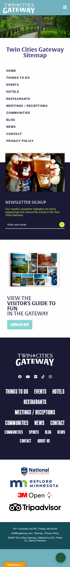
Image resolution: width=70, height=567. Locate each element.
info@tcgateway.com (21, 533)
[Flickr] (35, 377)
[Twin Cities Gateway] (19, 8)
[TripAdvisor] (35, 507)
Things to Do (18, 77)
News (11, 127)
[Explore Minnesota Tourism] (35, 483)
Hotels (12, 91)
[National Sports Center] (35, 471)
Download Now (20, 324)
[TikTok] (43, 377)
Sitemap (38, 533)
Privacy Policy (20, 141)
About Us (44, 440)
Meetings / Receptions (27, 106)
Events (12, 84)
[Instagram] (50, 377)
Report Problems (37, 540)
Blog (10, 120)
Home (11, 70)
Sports (34, 432)
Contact (14, 134)
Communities (18, 113)
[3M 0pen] (35, 495)
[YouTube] (28, 377)
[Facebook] (20, 377)
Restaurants (18, 99)
